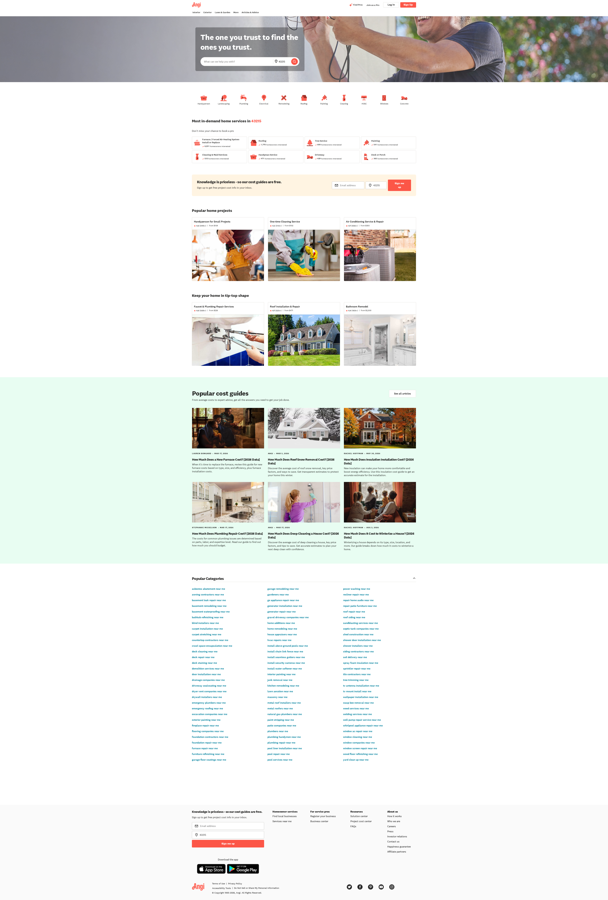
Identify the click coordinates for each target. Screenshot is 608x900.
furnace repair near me (205, 748)
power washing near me (356, 589)
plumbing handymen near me (284, 737)
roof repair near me (354, 611)
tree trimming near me (355, 680)
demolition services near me (208, 668)
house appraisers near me (282, 634)
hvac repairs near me (279, 640)
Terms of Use (218, 883)
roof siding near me (354, 617)
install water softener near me (284, 668)
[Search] (294, 61)
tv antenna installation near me (361, 685)
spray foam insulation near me (360, 663)
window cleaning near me (357, 737)
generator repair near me (281, 611)
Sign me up (399, 185)
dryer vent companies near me (209, 691)
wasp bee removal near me (358, 702)
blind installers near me (205, 623)
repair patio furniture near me (360, 606)
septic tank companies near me (361, 628)
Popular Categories (208, 578)
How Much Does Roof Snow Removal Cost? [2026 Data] (301, 461)
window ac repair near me (357, 731)
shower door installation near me (362, 640)
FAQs (353, 826)
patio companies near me (281, 725)
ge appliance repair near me (283, 600)
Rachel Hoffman (353, 453)
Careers (391, 826)
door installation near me (206, 674)
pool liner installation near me (284, 748)
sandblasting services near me (360, 623)
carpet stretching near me (206, 634)
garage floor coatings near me (209, 759)
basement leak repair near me (209, 600)
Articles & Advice (250, 12)
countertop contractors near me (210, 640)
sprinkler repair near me (356, 668)
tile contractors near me (356, 674)
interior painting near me (281, 674)
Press (390, 831)
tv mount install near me (357, 691)
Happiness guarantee (399, 846)
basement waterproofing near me (211, 611)
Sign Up (408, 4)
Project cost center (361, 821)
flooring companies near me (208, 731)
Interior (196, 12)
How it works (394, 816)
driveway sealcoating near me (209, 685)
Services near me (281, 821)
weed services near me (356, 708)
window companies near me (359, 742)
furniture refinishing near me (208, 754)
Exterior (207, 12)
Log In (391, 4)
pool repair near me (278, 754)
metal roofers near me (280, 708)
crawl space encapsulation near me (212, 645)
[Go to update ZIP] (277, 61)
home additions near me (281, 623)
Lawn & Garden (222, 12)
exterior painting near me (206, 720)
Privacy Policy (235, 883)
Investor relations (397, 836)
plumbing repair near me (281, 742)
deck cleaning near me (204, 651)
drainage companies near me (208, 680)
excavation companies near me (209, 714)
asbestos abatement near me (208, 589)
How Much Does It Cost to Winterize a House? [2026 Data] (379, 535)
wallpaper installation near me (360, 697)
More (235, 12)
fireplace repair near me (205, 725)
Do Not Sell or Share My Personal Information (256, 888)
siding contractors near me (358, 651)
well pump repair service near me (362, 720)
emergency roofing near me (207, 708)
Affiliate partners (396, 851)
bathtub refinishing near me (207, 617)
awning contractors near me (208, 594)
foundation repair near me (207, 742)
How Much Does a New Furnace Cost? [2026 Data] (226, 459)
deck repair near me (203, 657)
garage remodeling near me (283, 589)
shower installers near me (358, 645)
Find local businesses (284, 816)
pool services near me (279, 759)
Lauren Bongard (201, 453)
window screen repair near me (360, 748)
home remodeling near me (282, 628)
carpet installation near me (207, 628)
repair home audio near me (358, 600)
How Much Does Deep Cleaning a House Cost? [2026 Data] (303, 535)
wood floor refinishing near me (360, 754)
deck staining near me (204, 663)
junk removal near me (279, 680)
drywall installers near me (207, 697)
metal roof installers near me (284, 702)
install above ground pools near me (287, 645)
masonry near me (277, 697)
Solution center (359, 816)
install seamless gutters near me (286, 657)
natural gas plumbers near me (284, 714)
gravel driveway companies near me (288, 617)
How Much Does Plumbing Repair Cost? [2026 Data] (227, 533)
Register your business (323, 816)
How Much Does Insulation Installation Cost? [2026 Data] (379, 461)
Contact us (393, 841)
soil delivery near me (355, 657)
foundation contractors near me (210, 737)
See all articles (402, 393)
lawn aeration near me (280, 691)
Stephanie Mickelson (204, 527)
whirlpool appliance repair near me (363, 725)
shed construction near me (358, 634)
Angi (270, 453)
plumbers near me (277, 731)
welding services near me (357, 714)
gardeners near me (278, 594)
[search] (294, 61)
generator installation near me (284, 606)
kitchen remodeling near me (283, 685)
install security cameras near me (286, 663)
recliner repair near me (356, 594)
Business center (319, 821)
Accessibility (221, 888)
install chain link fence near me (285, 651)
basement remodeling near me (209, 606)
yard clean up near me (355, 759)
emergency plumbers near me (209, 702)
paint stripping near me (280, 720)
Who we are (393, 821)
